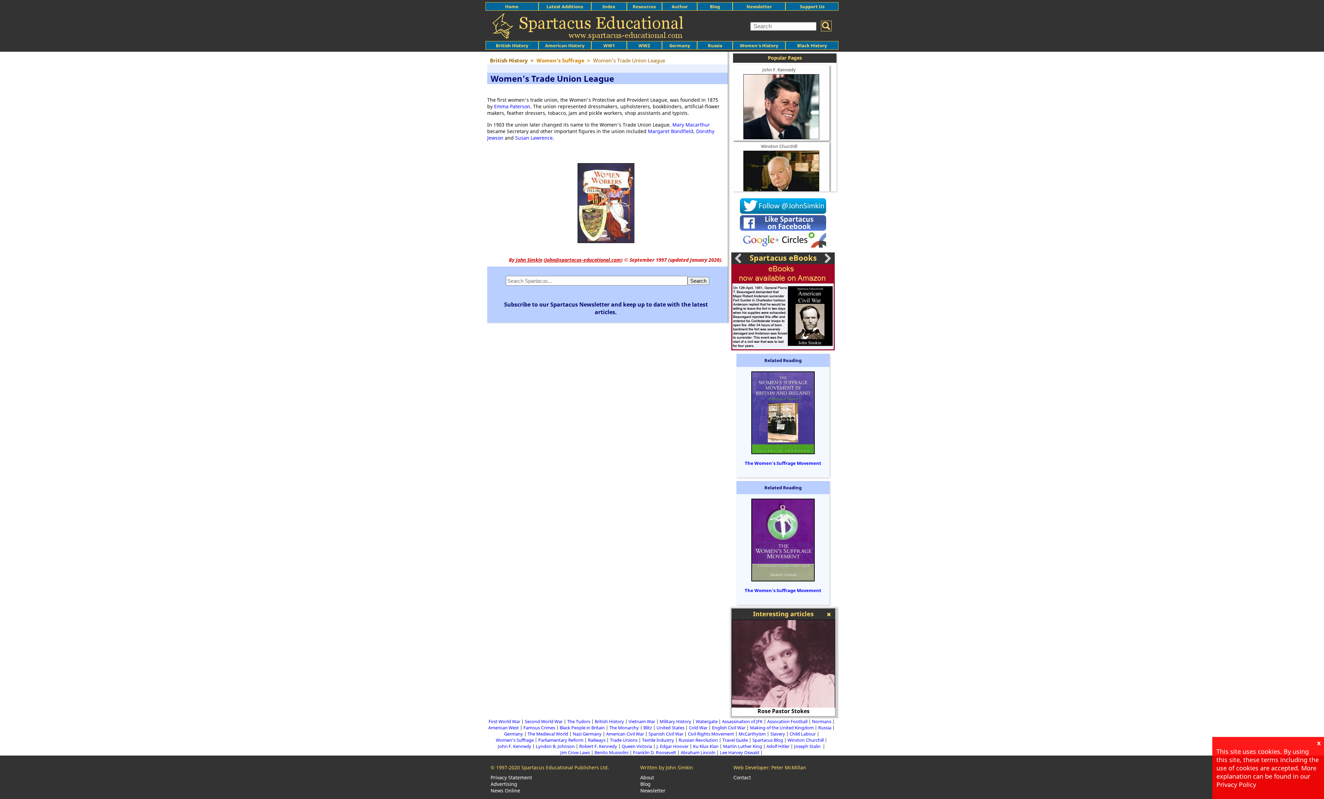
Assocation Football (787, 721)
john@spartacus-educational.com (583, 260)
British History (609, 721)
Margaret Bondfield (670, 131)
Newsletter (759, 6)
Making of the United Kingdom (782, 728)
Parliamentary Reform (560, 740)
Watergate (707, 721)
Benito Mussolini (611, 752)
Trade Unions (624, 740)
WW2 (644, 45)
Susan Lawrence (534, 137)
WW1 (609, 45)
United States (670, 728)
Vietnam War (642, 721)
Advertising (504, 784)
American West (503, 728)
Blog (715, 6)
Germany (679, 45)
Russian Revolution (698, 740)
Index (608, 6)
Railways (596, 740)
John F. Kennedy (779, 70)
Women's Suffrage (515, 740)
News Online (505, 790)
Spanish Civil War (666, 734)
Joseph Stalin (808, 746)
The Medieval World (548, 734)
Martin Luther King (742, 746)
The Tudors (578, 721)
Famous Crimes (539, 728)
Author (680, 6)
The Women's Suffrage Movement (783, 463)
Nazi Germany (587, 734)
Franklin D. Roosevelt (654, 752)
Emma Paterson (512, 106)
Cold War (698, 728)
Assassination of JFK (742, 721)
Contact (742, 777)
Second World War (544, 721)
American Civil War (625, 734)
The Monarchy (624, 728)
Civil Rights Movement (711, 734)
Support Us (812, 6)
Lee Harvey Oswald (739, 752)
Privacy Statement (511, 777)
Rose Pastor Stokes (784, 711)
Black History (812, 45)
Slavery (777, 734)
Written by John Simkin (666, 767)
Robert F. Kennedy (598, 746)
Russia (715, 45)
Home (512, 6)
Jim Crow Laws (575, 752)
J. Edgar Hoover (672, 746)
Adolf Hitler (778, 746)
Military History (675, 721)
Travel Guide (735, 740)
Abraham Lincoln (698, 752)
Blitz (647, 728)
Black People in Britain (582, 728)
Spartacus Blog (767, 740)
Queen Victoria (637, 746)
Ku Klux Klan (706, 746)
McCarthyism (752, 734)
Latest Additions (564, 6)
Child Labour (803, 734)
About (647, 777)
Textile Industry (658, 740)
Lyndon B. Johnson (555, 746)
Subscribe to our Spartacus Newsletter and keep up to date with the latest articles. (606, 308)
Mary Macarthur (691, 124)
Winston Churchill (779, 146)
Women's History (759, 45)
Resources (644, 6)
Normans (821, 721)
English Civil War (728, 728)
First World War (504, 721)
